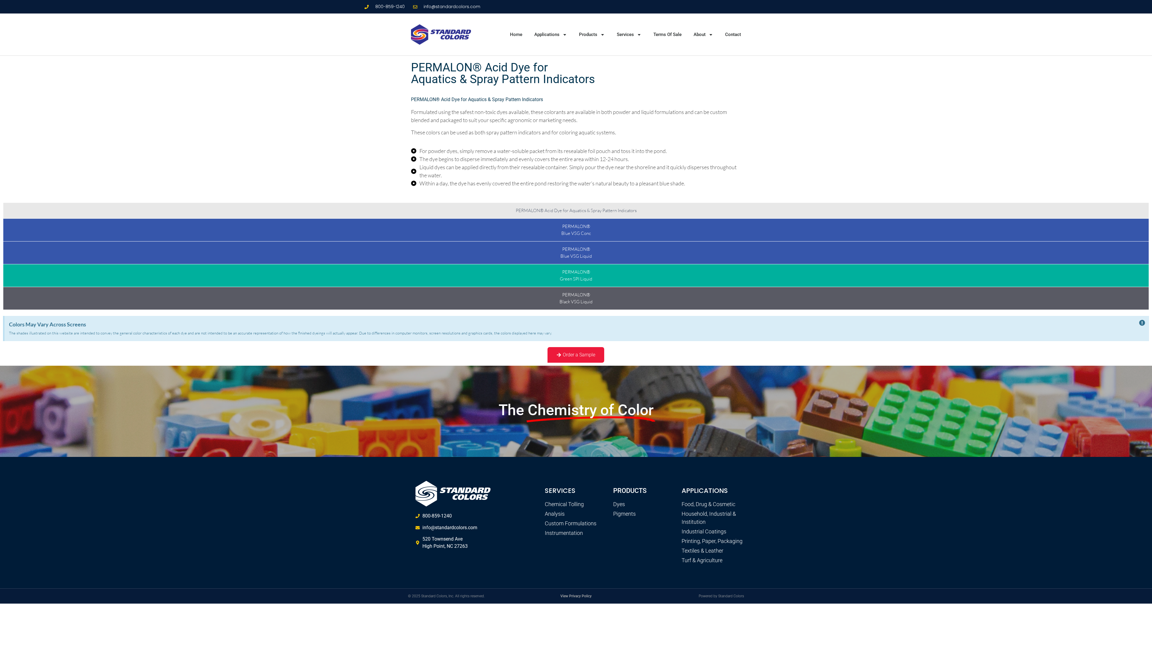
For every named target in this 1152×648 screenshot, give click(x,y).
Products (588, 34)
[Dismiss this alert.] (1142, 323)
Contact (733, 34)
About (700, 34)
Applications (547, 34)
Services (625, 34)
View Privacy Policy (576, 596)
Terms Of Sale (667, 34)
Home (516, 34)
